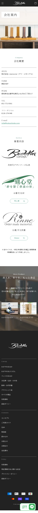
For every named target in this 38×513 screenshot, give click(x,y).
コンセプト (5, 418)
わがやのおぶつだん (8, 371)
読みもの (4, 436)
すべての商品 (6, 395)
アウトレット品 (6, 390)
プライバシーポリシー (9, 474)
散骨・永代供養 (6, 385)
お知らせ (4, 441)
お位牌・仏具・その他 (9, 381)
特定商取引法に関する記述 (10, 469)
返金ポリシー (6, 404)
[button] (2, 3)
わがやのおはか (6, 367)
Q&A (3, 427)
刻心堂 (17, 201)
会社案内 (4, 450)
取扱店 (3, 432)
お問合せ (4, 446)
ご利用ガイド (6, 423)
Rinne (16, 238)
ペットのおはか (6, 376)
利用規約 (4, 399)
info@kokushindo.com (10, 123)
